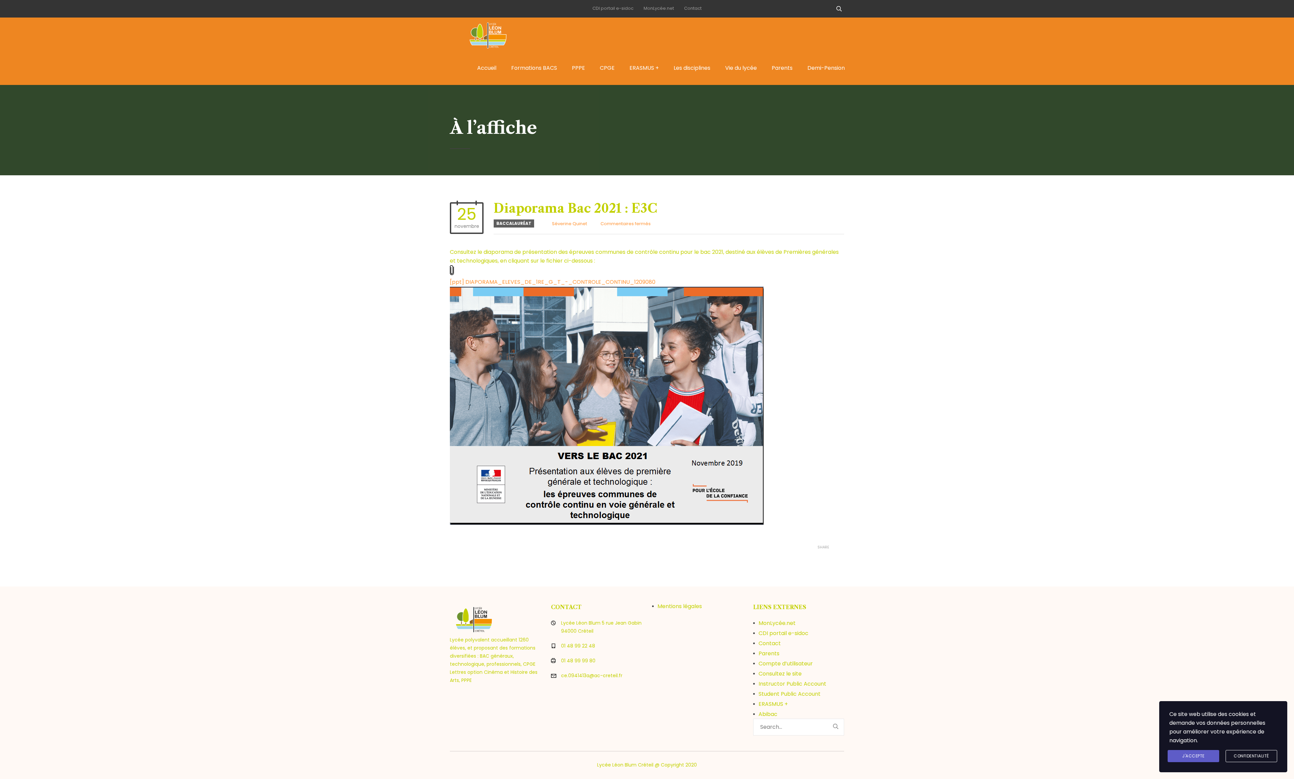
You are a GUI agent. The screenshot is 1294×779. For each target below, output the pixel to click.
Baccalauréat (513, 223)
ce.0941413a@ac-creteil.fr (591, 675)
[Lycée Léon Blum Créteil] (495, 34)
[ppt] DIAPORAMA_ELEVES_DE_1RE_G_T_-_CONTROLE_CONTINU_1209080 (552, 282)
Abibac (768, 714)
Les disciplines (692, 68)
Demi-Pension (826, 68)
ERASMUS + (644, 68)
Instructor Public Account (792, 684)
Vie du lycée (741, 68)
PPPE (578, 68)
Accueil (486, 68)
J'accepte (1193, 756)
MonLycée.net (659, 8)
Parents (782, 68)
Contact (693, 8)
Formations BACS (534, 68)
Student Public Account (790, 694)
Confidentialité (1251, 756)
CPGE (607, 68)
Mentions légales (679, 606)
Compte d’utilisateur (786, 663)
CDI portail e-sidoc (613, 8)
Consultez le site (780, 674)
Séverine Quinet (569, 223)
